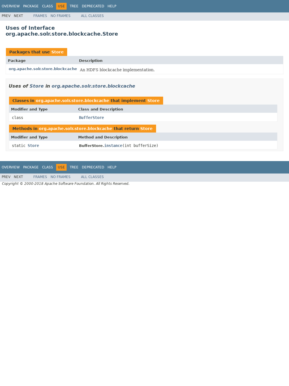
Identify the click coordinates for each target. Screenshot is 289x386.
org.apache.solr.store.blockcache (43, 69)
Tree (74, 6)
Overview (11, 6)
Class (47, 6)
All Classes (92, 16)
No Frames (61, 16)
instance (113, 145)
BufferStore (91, 117)
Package (31, 6)
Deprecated (93, 6)
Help (112, 6)
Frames (40, 16)
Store (57, 52)
